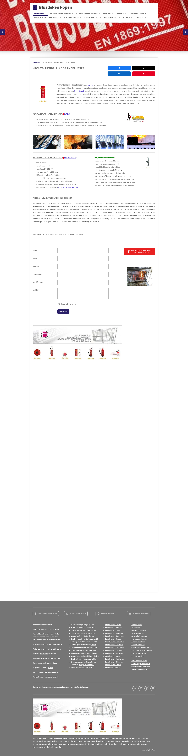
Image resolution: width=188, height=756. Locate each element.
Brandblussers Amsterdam (114, 642)
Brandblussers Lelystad (113, 628)
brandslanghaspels (89, 630)
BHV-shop (82, 668)
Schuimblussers (136, 628)
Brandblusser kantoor (139, 639)
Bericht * (36, 290)
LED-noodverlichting (89, 651)
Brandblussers (63, 687)
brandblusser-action (130, 744)
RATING (67, 114)
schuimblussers (51, 744)
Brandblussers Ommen (113, 656)
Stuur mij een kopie (68, 304)
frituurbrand (79, 91)
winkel (93, 645)
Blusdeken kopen (55, 7)
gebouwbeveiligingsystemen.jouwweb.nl (62, 738)
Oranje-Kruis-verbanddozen (48, 672)
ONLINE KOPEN (70, 158)
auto (65, 187)
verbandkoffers (88, 744)
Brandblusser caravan (139, 653)
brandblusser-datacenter (86, 738)
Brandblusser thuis (138, 642)
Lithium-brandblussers (139, 661)
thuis (60, 187)
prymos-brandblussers (98, 741)
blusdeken (58, 747)
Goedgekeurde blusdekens (140, 667)
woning (90, 85)
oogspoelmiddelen (47, 747)
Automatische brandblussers (141, 651)
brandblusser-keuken (130, 738)
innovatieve (45, 649)
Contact (86, 687)
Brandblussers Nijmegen (114, 653)
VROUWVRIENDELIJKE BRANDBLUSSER (60, 63)
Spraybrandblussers (138, 633)
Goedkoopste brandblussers (141, 648)
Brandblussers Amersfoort (114, 648)
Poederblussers (136, 625)
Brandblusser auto (138, 645)
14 (96, 642)
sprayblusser (137, 741)
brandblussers (92, 653)
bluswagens (37, 747)
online (52, 637)
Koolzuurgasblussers (138, 630)
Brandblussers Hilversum (114, 662)
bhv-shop (87, 741)
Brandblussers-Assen (112, 668)
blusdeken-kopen (61, 741)
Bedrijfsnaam (38, 282)
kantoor (75, 187)
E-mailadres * (38, 274)
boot (69, 187)
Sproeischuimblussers (139, 636)
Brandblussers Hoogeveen (114, 636)
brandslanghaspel (48, 741)
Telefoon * (37, 266)
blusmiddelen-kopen (40, 738)
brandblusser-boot (115, 738)
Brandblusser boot (138, 656)
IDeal (58, 658)
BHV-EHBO (83, 636)
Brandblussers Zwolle (112, 630)
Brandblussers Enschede (113, 651)
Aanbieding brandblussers (140, 664)
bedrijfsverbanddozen (86, 665)
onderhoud (44, 654)
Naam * (35, 251)
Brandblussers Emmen (113, 665)
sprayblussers (77, 744)
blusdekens (92, 662)
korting (50, 668)
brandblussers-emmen (75, 741)
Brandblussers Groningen (114, 633)
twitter (123, 741)
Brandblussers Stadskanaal (114, 659)
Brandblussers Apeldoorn (114, 645)
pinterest (129, 741)
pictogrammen (142, 744)
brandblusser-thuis (115, 744)
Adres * (35, 259)
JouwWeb (152, 750)
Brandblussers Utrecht (113, 639)
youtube (118, 741)
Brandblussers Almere (113, 625)
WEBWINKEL (37, 63)
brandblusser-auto (102, 738)
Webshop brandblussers (139, 669)
